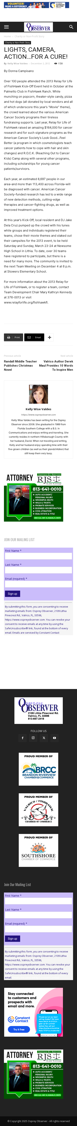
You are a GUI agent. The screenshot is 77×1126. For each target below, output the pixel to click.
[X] (44, 738)
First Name (13, 551)
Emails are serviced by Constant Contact (35, 632)
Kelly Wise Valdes (18, 63)
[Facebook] (22, 738)
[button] (6, 27)
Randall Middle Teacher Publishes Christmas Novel (20, 366)
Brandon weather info (33, 674)
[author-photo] (38, 403)
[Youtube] (54, 738)
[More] (49, 337)
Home (7, 36)
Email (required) (16, 579)
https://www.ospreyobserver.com (38, 414)
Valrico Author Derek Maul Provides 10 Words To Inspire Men (56, 366)
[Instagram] (33, 738)
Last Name (13, 565)
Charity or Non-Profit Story (29, 36)
